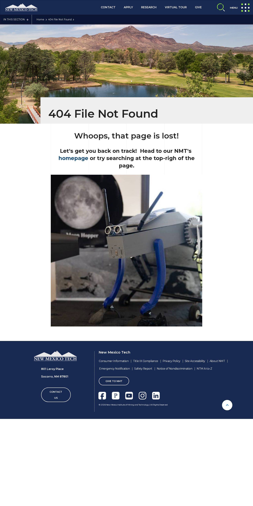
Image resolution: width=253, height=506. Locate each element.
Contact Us (56, 394)
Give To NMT (114, 381)
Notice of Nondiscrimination (174, 368)
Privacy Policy (171, 361)
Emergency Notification (114, 368)
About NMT (217, 361)
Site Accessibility (195, 361)
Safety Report (143, 368)
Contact (108, 7)
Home (40, 19)
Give (198, 7)
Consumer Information (114, 361)
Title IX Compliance (145, 361)
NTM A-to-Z (204, 368)
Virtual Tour (176, 7)
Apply (128, 7)
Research (149, 7)
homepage (73, 158)
